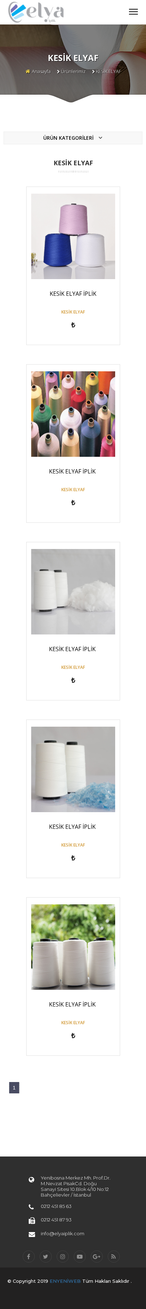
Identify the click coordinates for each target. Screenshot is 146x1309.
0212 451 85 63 (56, 1206)
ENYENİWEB (66, 1281)
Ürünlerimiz (73, 71)
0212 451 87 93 (56, 1219)
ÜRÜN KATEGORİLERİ (69, 137)
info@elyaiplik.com (62, 1233)
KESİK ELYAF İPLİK (73, 294)
